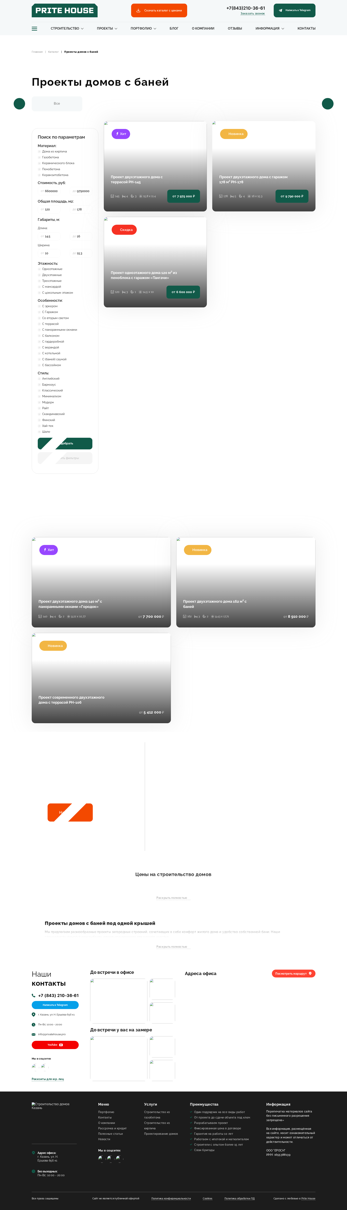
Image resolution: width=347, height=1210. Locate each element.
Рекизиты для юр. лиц (48, 1079)
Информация (268, 28)
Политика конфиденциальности (171, 1198)
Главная (37, 51)
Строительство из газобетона (157, 1114)
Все (57, 103)
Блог (174, 28)
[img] (35, 1067)
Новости (104, 1139)
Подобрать (65, 443)
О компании (203, 28)
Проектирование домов (161, 1133)
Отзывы (235, 28)
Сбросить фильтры (65, 458)
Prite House (308, 1198)
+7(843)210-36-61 (245, 8)
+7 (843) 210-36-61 (58, 995)
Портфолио (141, 28)
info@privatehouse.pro (52, 1034)
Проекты (105, 28)
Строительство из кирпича (157, 1125)
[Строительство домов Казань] (54, 1119)
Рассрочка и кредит (112, 1128)
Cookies (207, 1198)
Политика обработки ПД (240, 1198)
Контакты (306, 28)
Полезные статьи (110, 1133)
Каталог (53, 51)
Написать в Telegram (55, 1005)
